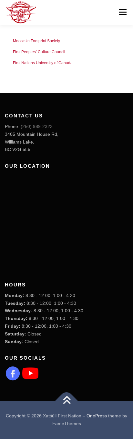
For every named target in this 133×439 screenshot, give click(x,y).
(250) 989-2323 (37, 126)
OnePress (97, 415)
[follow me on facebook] (13, 372)
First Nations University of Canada (43, 63)
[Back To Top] (66, 401)
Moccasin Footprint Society (36, 41)
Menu (122, 12)
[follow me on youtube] (30, 372)
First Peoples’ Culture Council (39, 52)
